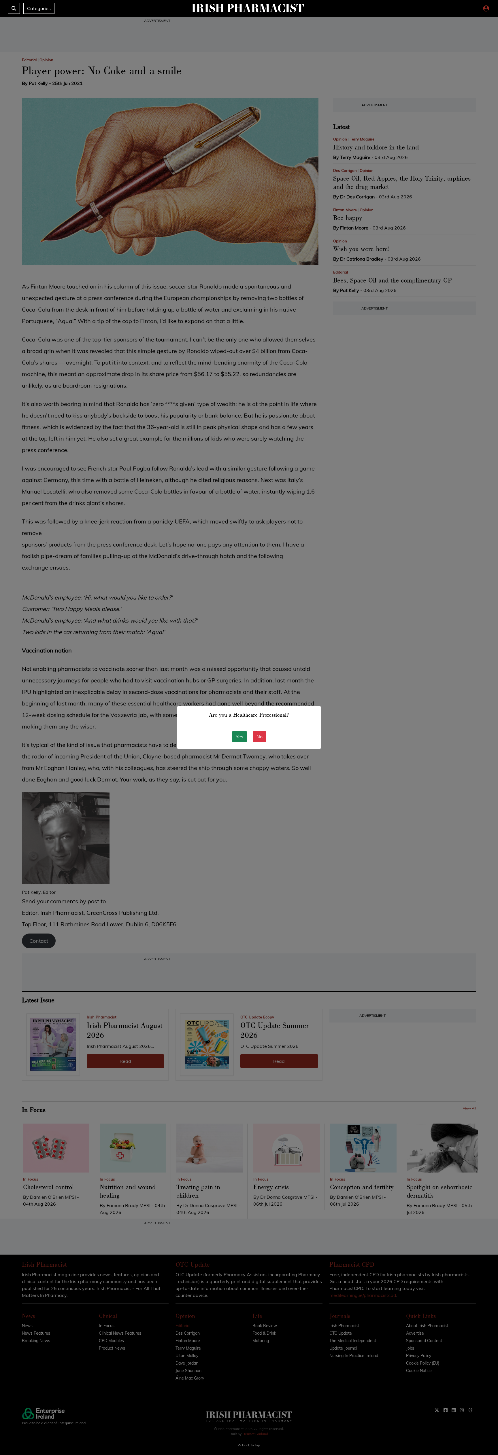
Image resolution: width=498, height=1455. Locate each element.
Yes (239, 736)
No (259, 736)
